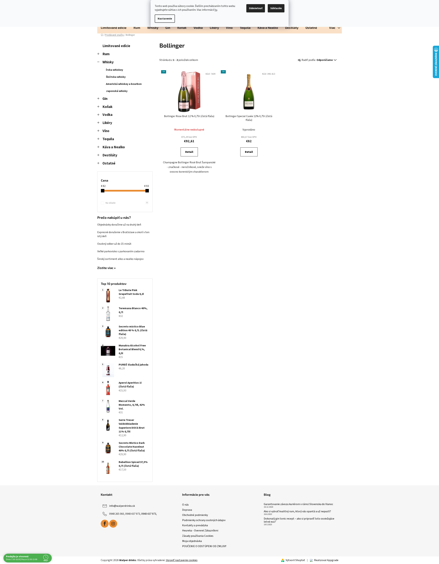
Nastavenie (165, 19)
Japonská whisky (116, 91)
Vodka (107, 114)
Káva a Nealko (113, 147)
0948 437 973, (149, 514)
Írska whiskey (114, 70)
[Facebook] (105, 524)
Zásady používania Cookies (197, 536)
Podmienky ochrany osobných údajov (203, 520)
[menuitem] (113, 27)
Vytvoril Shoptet (295, 560)
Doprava (187, 510)
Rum (106, 54)
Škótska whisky (116, 77)
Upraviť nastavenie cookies (182, 560)
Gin (104, 98)
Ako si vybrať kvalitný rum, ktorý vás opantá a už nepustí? (297, 511)
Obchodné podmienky (195, 515)
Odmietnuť (255, 8)
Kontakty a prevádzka (195, 525)
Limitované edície (116, 45)
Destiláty (109, 155)
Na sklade (126, 203)
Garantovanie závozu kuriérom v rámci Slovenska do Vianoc (298, 504)
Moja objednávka (192, 541)
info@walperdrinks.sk (122, 506)
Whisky (108, 62)
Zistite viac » (106, 268)
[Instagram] (113, 524)
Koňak (107, 106)
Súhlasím (276, 8)
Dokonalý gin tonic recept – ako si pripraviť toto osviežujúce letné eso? (299, 520)
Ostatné (108, 163)
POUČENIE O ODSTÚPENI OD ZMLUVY (204, 546)
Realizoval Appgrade (326, 560)
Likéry (107, 122)
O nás (185, 505)
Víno (105, 130)
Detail (189, 152)
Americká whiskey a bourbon (124, 84)
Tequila (108, 139)
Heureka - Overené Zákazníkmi (200, 530)
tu (216, 10)
